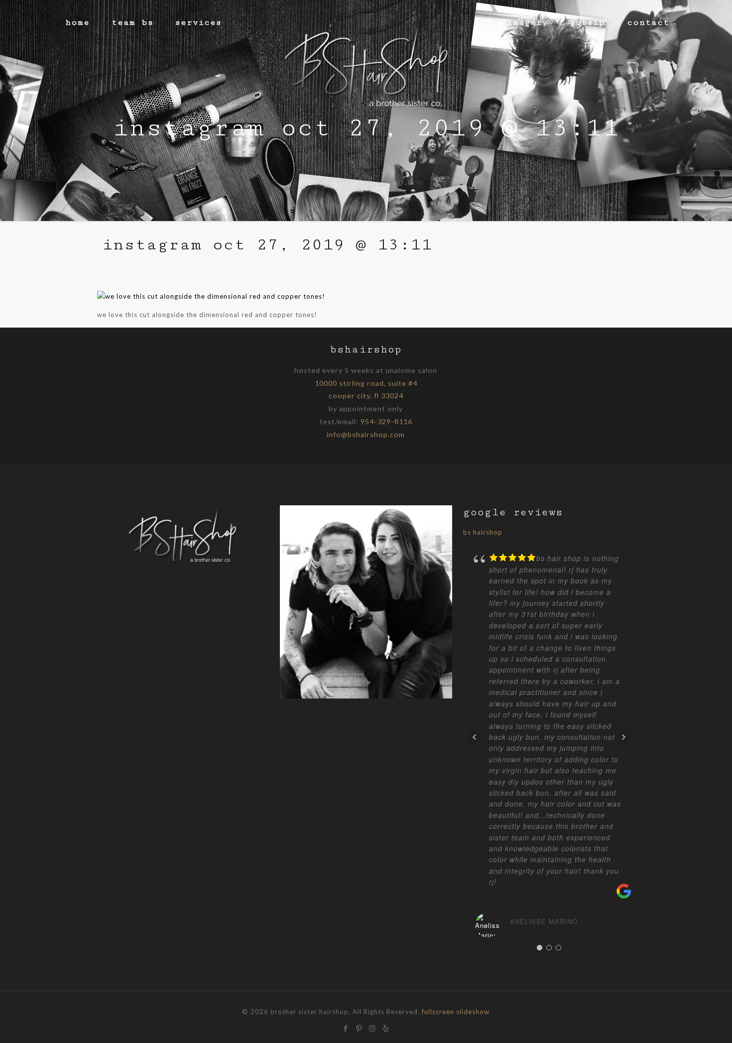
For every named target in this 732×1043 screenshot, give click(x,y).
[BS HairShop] (366, 62)
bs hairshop (482, 532)
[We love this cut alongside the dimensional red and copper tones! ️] (212, 296)
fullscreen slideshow (455, 1012)
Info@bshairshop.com (366, 434)
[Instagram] (372, 1027)
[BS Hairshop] (183, 563)
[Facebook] (346, 1027)
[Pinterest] (359, 1027)
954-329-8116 (386, 421)
